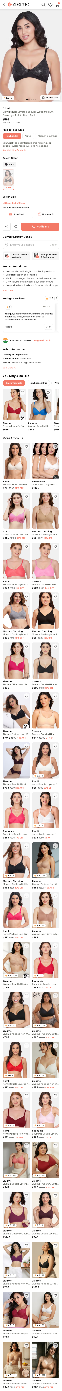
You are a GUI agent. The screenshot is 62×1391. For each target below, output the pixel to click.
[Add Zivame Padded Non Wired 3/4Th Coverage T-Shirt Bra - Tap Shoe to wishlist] (26, 995)
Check (53, 244)
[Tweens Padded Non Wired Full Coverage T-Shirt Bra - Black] (45, 660)
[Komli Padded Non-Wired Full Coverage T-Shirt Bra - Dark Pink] (16, 910)
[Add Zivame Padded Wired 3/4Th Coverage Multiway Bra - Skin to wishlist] (26, 1345)
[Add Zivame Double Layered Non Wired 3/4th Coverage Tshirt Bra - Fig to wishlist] (55, 1195)
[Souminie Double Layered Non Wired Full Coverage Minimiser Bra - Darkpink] (16, 810)
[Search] (43, 4)
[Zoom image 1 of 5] (31, 55)
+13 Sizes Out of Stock (14, 203)
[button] (4, 5)
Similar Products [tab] (14, 383)
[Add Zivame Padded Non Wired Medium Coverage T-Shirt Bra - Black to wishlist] (26, 696)
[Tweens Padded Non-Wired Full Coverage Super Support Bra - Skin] (45, 710)
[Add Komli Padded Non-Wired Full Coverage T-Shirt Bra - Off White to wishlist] (26, 446)
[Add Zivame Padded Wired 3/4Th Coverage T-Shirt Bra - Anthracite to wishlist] (55, 1245)
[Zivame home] (18, 4)
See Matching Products (14, 150)
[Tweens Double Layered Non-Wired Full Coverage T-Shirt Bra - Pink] (45, 561)
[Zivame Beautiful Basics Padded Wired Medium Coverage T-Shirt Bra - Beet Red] (14, 404)
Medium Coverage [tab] (47, 136)
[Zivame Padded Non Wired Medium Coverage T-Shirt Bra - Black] (16, 710)
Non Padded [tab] (12, 136)
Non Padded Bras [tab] (38, 383)
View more (8, 290)
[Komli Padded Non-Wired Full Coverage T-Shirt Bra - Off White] (16, 461)
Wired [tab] (28, 136)
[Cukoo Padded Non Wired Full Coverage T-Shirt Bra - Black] (16, 511)
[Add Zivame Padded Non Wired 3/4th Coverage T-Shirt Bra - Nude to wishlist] (55, 846)
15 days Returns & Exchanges (49, 255)
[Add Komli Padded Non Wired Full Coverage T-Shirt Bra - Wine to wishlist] (26, 1095)
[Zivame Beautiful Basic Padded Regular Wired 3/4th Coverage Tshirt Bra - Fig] (16, 760)
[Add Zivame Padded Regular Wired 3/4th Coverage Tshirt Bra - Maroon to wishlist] (26, 1295)
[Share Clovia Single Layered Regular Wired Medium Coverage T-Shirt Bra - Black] (7, 227)
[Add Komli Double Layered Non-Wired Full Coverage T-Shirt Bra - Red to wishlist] (26, 1045)
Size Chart (19, 214)
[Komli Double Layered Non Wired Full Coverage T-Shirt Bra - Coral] (16, 561)
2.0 (8, 97)
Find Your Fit (48, 214)
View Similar (52, 97)
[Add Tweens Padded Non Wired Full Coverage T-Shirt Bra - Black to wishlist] (55, 646)
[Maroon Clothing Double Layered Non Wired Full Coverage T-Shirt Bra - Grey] (16, 610)
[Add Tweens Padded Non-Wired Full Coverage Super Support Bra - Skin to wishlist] (55, 696)
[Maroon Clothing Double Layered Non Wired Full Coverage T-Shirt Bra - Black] (45, 610)
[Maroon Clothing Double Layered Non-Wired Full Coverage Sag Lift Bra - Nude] (45, 511)
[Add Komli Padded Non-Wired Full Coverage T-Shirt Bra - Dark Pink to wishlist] (26, 895)
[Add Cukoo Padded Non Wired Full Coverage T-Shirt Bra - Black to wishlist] (26, 496)
